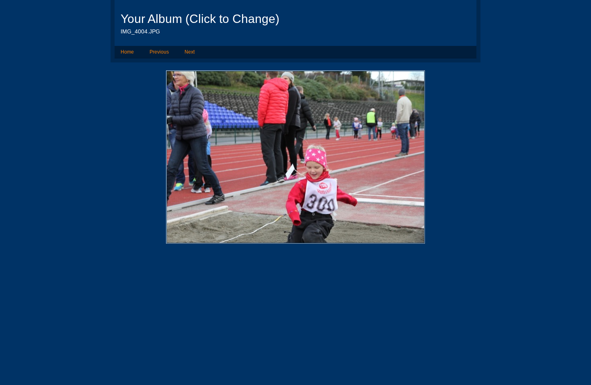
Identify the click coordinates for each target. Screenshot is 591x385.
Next (190, 52)
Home (127, 52)
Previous (159, 52)
